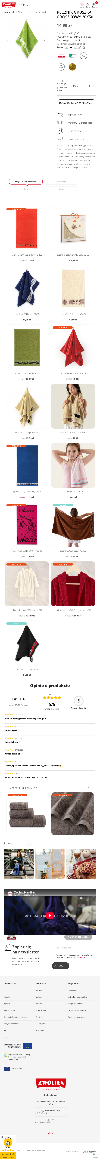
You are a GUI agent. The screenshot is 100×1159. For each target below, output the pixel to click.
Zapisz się (58, 965)
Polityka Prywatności (11, 1024)
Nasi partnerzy (9, 1010)
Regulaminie (80, 957)
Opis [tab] (26, 189)
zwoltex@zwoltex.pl (42, 1122)
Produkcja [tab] (61, 181)
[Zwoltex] (15, 5)
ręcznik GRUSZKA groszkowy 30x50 (62, 86)
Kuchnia (39, 1004)
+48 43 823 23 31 (41, 1113)
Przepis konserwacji (75, 1004)
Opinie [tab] (61, 189)
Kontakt (7, 997)
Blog (5, 1030)
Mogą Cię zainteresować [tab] (26, 181)
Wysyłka (7, 1004)
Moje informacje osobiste (77, 997)
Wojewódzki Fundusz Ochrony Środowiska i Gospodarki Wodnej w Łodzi (19, 1056)
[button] (45, 41)
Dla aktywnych (41, 1024)
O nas (6, 990)
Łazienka (39, 997)
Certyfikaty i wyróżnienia (77, 1010)
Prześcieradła (41, 1010)
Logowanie (72, 990)
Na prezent (40, 1030)
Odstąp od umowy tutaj (76, 1017)
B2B (5, 1037)
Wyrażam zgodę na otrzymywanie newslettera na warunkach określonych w (75, 956)
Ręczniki (39, 990)
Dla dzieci (39, 1017)
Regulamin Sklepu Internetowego (16, 1017)
